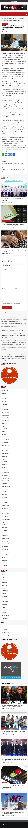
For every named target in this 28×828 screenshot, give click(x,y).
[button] (2, 14)
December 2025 (5, 412)
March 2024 (5, 469)
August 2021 (5, 554)
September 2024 (6, 453)
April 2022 (4, 532)
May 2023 (4, 497)
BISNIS (3, 574)
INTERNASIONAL (6, 590)
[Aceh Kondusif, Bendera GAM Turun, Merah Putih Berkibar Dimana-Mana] (14, 801)
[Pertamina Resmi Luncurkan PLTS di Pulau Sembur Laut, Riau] (14, 188)
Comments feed (5, 632)
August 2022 (5, 522)
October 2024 (5, 450)
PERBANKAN (5, 601)
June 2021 (4, 560)
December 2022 (5, 511)
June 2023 (4, 494)
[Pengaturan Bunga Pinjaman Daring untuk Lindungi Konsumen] (14, 239)
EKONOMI (4, 579)
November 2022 (5, 513)
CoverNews (20, 824)
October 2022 (5, 516)
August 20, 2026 (9, 762)
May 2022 (4, 530)
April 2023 (4, 500)
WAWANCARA (5, 618)
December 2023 (5, 478)
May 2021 (4, 563)
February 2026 (5, 406)
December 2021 (5, 543)
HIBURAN (4, 582)
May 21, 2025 (9, 253)
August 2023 (5, 489)
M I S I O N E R (5, 596)
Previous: (12, 163)
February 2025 (5, 439)
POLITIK (4, 607)
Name (3, 288)
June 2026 (4, 396)
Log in (3, 626)
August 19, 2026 (9, 815)
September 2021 (6, 552)
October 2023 (5, 483)
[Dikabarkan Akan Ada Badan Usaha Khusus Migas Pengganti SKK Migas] (14, 775)
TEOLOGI (4, 612)
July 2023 (4, 491)
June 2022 (4, 527)
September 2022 (6, 519)
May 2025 (4, 431)
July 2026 (4, 393)
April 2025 (4, 434)
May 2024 (4, 464)
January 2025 (5, 442)
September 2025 (6, 420)
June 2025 (4, 428)
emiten (4, 31)
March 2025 (5, 437)
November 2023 (5, 480)
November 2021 (5, 546)
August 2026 (5, 390)
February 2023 (5, 505)
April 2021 (4, 565)
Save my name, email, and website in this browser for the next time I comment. (12, 302)
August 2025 (5, 423)
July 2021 (4, 557)
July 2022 (4, 524)
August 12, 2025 (9, 227)
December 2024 (5, 445)
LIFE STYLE (4, 593)
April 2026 (4, 401)
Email (16, 288)
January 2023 (5, 508)
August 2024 (5, 456)
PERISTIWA (4, 604)
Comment (4, 269)
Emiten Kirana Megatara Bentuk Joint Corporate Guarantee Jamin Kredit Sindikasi (13, 225)
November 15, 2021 (10, 31)
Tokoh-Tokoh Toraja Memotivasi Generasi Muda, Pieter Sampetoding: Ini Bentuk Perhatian (12, 706)
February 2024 (5, 472)
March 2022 (5, 535)
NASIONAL (4, 599)
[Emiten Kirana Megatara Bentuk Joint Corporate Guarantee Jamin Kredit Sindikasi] (14, 214)
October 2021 (5, 549)
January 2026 (5, 409)
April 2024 (4, 467)
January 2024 (5, 475)
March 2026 (5, 404)
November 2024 (5, 448)
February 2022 (5, 538)
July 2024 (4, 459)
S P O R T (4, 610)
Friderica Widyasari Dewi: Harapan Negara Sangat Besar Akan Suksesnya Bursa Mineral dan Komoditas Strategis (14, 759)
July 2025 (4, 426)
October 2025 (5, 417)
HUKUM (4, 588)
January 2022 (5, 541)
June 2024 (4, 461)
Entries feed (4, 629)
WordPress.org (5, 635)
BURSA (4, 220)
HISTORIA (4, 585)
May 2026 (4, 398)
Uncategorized (5, 23)
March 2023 (5, 502)
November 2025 (5, 415)
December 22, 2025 (10, 202)
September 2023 (6, 486)
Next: (13, 169)
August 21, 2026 (9, 734)
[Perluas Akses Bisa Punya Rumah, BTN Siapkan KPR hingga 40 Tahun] (14, 721)
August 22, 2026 (9, 708)
